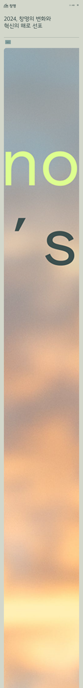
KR (73, 5)
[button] (78, 6)
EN (70, 5)
